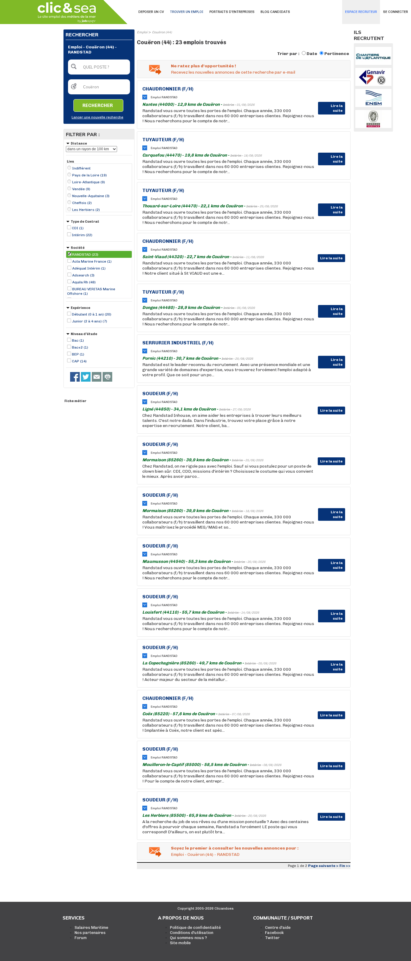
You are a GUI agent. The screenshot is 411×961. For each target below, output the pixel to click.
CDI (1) (78, 228)
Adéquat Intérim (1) (89, 268)
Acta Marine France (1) (92, 261)
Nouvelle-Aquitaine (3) (91, 196)
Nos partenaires (90, 932)
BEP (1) (78, 354)
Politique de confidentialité (195, 927)
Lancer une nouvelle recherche (97, 117)
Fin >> (345, 866)
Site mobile (180, 943)
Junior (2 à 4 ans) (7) (89, 321)
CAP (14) (79, 361)
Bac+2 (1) (80, 347)
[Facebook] (75, 377)
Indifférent (81, 168)
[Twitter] (86, 377)
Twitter (272, 937)
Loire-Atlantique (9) (88, 182)
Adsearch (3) (83, 275)
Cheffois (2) (82, 203)
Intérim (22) (82, 235)
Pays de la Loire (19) (89, 175)
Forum (81, 937)
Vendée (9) (81, 189)
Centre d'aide (278, 927)
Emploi (142, 32)
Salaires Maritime (91, 927)
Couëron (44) (162, 32)
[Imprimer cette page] (107, 377)
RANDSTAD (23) (85, 254)
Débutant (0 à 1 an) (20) (91, 314)
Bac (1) (78, 340)
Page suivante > (323, 866)
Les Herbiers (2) (86, 210)
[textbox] (99, 67)
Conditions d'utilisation (191, 932)
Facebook (274, 932)
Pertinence (336, 53)
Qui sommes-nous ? (188, 937)
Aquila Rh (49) (84, 282)
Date (312, 53)
